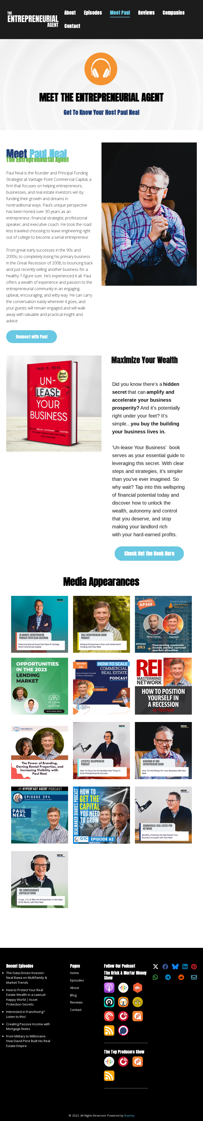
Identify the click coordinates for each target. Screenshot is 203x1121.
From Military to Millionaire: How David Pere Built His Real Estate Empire (28, 1041)
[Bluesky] (175, 968)
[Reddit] (181, 978)
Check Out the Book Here (149, 553)
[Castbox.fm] (137, 991)
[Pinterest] (194, 968)
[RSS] (109, 1034)
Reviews (146, 12)
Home (74, 973)
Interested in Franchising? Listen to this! (25, 1014)
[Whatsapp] (155, 978)
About (70, 12)
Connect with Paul (31, 337)
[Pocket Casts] (109, 1020)
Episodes (93, 12)
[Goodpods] (137, 1006)
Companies (174, 12)
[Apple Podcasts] (109, 991)
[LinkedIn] (184, 968)
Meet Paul (120, 12)
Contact (72, 26)
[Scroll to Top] (193, 1095)
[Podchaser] (123, 1034)
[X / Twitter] (155, 968)
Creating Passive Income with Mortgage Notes (28, 1026)
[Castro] (109, 1006)
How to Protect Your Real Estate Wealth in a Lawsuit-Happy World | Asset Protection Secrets (26, 997)
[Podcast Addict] (137, 1020)
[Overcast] (123, 1006)
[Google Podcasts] (123, 991)
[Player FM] (123, 1020)
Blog (73, 995)
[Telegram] (168, 978)
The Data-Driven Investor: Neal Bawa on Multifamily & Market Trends (26, 978)
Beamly (129, 1115)
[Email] (194, 978)
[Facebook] (165, 968)
